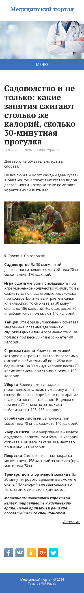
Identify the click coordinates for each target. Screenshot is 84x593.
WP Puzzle (48, 583)
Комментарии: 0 (47, 150)
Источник (71, 521)
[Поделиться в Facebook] (8, 552)
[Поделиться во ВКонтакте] (19, 552)
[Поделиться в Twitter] (53, 552)
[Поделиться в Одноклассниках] (31, 552)
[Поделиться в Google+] (42, 552)
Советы (27, 150)
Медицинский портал (42, 9)
